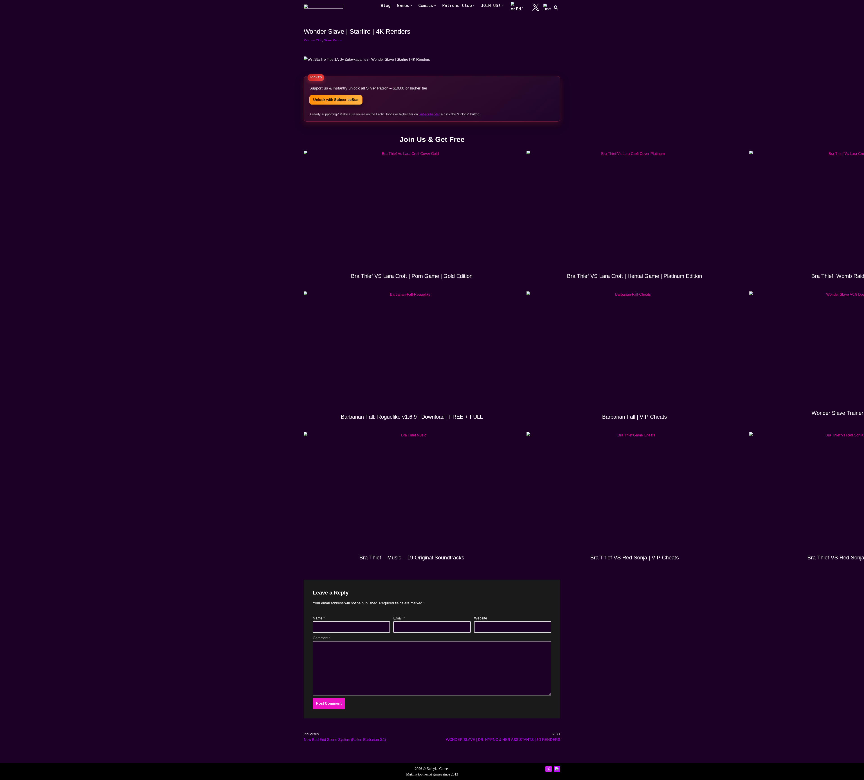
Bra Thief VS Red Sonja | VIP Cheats (634, 557)
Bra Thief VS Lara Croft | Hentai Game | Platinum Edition (634, 276)
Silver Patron (333, 40)
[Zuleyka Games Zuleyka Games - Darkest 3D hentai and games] (323, 7)
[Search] (556, 7)
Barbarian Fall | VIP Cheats (634, 417)
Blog (386, 5)
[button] (411, 5)
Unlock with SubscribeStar (336, 100)
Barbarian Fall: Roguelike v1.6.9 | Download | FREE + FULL (412, 417)
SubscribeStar (429, 114)
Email (399, 618)
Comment (322, 638)
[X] (535, 7)
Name (319, 618)
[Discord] (546, 7)
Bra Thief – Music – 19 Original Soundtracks (411, 557)
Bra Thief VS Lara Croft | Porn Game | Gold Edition (411, 276)
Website (480, 618)
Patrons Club (313, 40)
